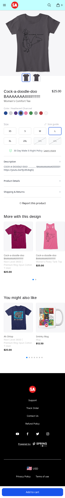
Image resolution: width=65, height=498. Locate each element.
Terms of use (42, 476)
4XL (55, 140)
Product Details (12, 180)
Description (10, 161)
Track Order (32, 408)
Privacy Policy (23, 476)
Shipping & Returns (14, 191)
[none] (51, 124)
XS (10, 131)
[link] (18, 236)
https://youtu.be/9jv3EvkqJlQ (19, 169)
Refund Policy (32, 423)
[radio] (10, 131)
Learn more (50, 150)
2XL (25, 140)
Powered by (24, 444)
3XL (40, 140)
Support (32, 400)
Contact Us (32, 415)
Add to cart (32, 492)
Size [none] (6, 124)
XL (10, 140)
